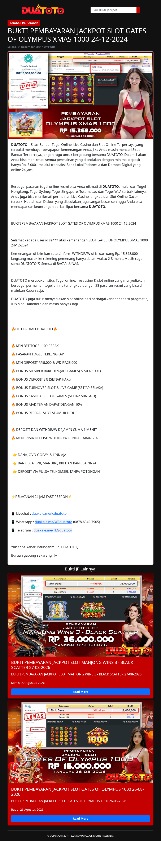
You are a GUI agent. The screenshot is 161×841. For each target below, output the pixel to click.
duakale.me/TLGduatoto (53, 530)
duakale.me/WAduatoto (53, 522)
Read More (80, 692)
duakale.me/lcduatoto (49, 513)
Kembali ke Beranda (23, 23)
